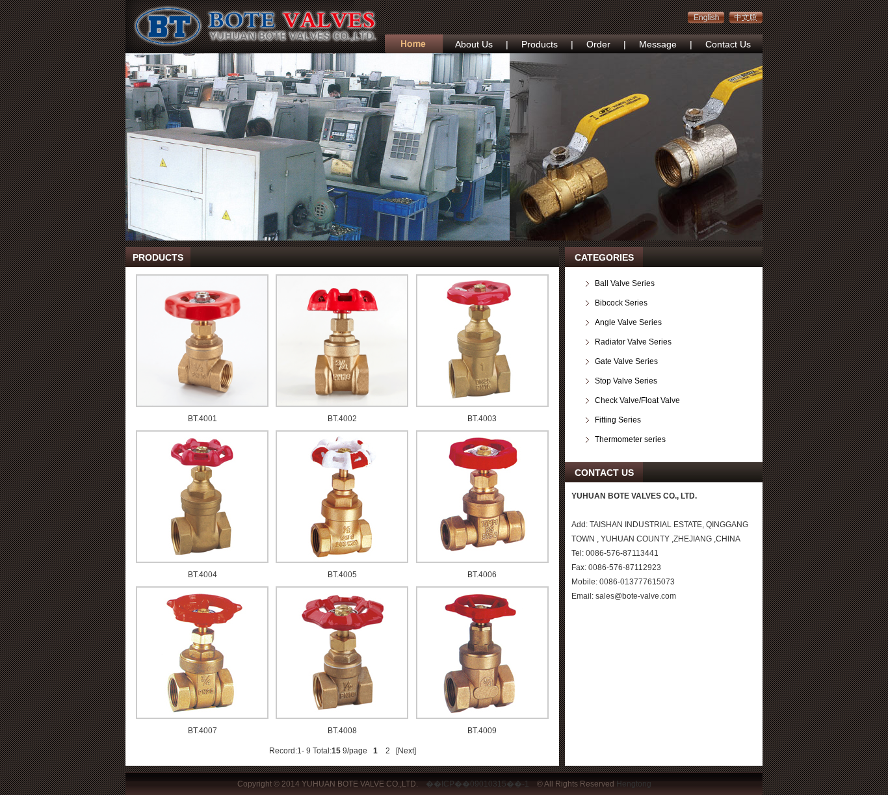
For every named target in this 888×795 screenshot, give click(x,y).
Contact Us (728, 44)
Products (539, 44)
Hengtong (633, 783)
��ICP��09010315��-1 (477, 783)
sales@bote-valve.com (635, 596)
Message (658, 44)
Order (598, 44)
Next (406, 750)
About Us (474, 44)
